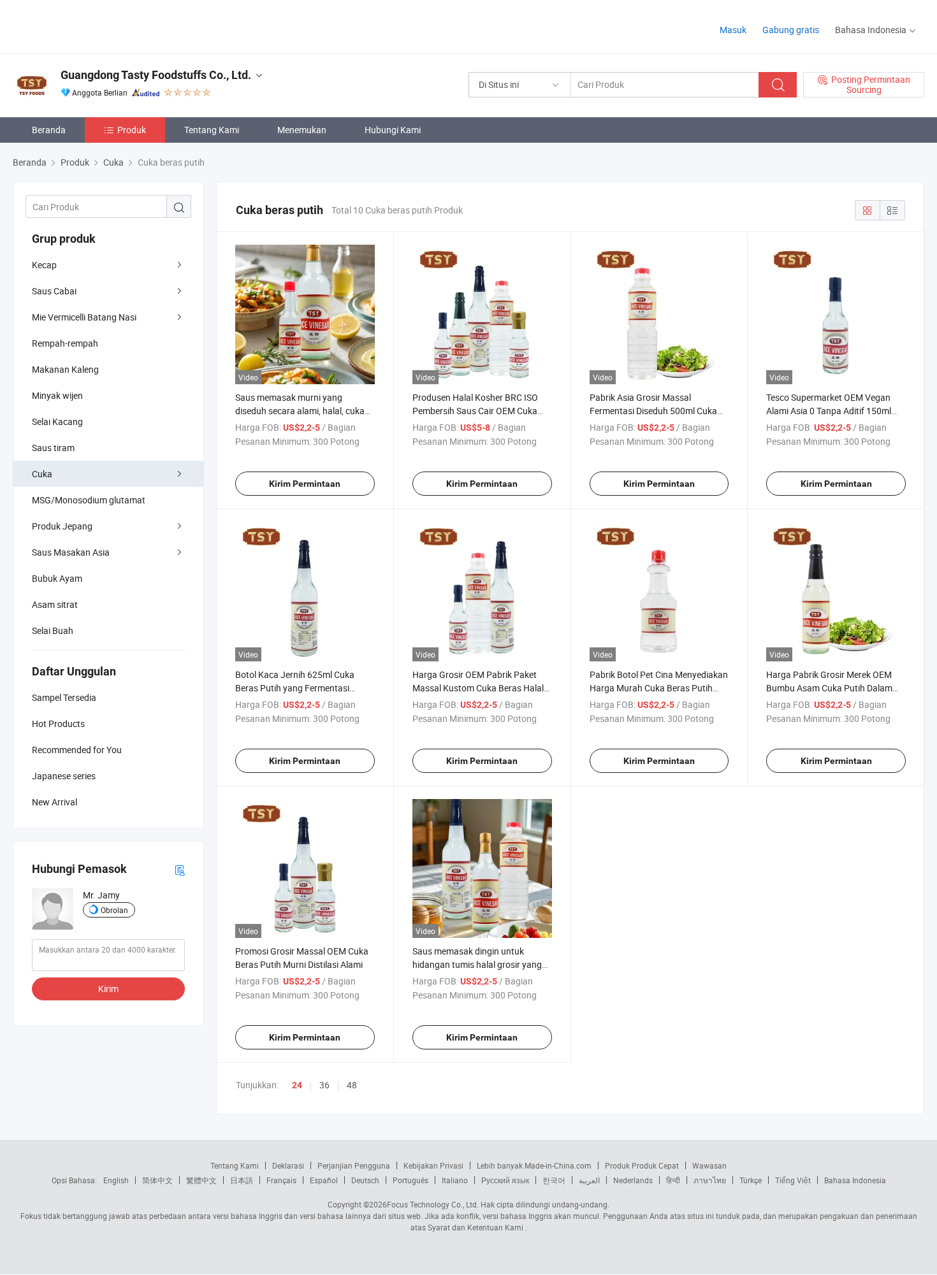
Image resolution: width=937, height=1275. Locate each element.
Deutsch (365, 1180)
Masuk (733, 30)
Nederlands (633, 1180)
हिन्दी (673, 1180)
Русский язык (505, 1180)
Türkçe (750, 1180)
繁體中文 (201, 1180)
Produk (131, 130)
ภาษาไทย (710, 1180)
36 (324, 1085)
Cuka (42, 474)
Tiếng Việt (793, 1180)
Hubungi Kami (393, 130)
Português (410, 1180)
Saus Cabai (54, 291)
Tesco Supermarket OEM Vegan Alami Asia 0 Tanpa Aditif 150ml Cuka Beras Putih (828, 410)
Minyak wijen (57, 395)
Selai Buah (52, 630)
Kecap (44, 265)
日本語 (241, 1180)
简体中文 (157, 1180)
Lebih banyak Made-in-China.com (534, 1165)
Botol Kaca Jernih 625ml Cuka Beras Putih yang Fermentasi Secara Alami (294, 687)
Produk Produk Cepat (642, 1165)
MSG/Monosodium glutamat (88, 500)
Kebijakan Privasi (433, 1165)
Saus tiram (53, 448)
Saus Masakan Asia (71, 552)
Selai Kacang (57, 421)
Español (324, 1180)
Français (281, 1180)
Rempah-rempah (65, 343)
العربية (589, 1180)
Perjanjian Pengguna (353, 1165)
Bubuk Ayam (57, 578)
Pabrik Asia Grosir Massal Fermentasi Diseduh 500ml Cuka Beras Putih (653, 410)
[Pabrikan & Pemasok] (95, 25)
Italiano (455, 1180)
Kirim (108, 989)
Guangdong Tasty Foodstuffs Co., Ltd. (156, 75)
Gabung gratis (790, 30)
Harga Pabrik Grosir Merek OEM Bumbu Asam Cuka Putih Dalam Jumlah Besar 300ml (829, 687)
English (116, 1180)
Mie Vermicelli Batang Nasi (84, 317)
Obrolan (114, 910)
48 (352, 1085)
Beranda (49, 130)
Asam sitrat (55, 604)
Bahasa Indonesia (855, 1180)
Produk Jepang (62, 526)
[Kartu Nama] (180, 869)
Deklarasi (288, 1165)
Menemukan (301, 130)
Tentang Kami (211, 130)
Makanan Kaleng (65, 369)
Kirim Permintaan (304, 484)
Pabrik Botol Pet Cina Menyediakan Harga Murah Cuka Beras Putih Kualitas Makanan (659, 687)
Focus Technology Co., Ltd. (433, 1204)
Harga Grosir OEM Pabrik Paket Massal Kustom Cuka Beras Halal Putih (478, 687)
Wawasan (709, 1165)
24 (297, 1085)
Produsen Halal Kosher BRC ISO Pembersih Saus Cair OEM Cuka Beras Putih (475, 410)
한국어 (553, 1180)
